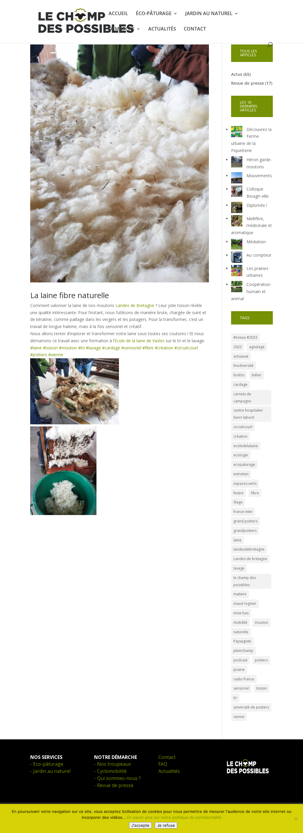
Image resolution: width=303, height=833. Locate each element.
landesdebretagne (249, 549)
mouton (261, 622)
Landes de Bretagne (134, 305)
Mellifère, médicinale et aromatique (251, 226)
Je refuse (166, 825)
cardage (240, 384)
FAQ (162, 764)
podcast (240, 660)
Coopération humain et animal (250, 291)
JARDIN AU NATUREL (209, 14)
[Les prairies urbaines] (236, 271)
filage (238, 502)
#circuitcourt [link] (186, 348)
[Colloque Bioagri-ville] (236, 192)
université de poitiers (251, 707)
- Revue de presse (113, 785)
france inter (243, 511)
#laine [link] (36, 348)
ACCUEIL (118, 14)
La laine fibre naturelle (69, 295)
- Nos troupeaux (112, 764)
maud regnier (244, 603)
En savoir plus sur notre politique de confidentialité (174, 817)
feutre (238, 492)
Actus (236, 74)
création (240, 436)
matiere (239, 594)
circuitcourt (242, 426)
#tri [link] (81, 348)
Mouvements (259, 175)
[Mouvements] (236, 179)
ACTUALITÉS (162, 29)
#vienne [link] (55, 354)
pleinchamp (243, 650)
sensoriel (241, 688)
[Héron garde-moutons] (236, 163)
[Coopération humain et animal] (236, 287)
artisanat (240, 356)
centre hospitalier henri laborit (248, 414)
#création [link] (164, 348)
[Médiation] (236, 245)
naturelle (240, 631)
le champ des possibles (244, 581)
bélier (257, 375)
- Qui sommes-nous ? (117, 778)
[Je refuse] (296, 818)
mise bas (241, 612)
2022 (237, 346)
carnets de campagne (242, 397)
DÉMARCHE (122, 29)
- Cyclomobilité (110, 771)
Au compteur (258, 255)
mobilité (240, 622)
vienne (238, 716)
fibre (255, 492)
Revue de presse (247, 83)
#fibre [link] (148, 348)
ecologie (240, 455)
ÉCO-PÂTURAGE (154, 14)
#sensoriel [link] (131, 348)
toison (261, 688)
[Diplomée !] (236, 208)
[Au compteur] (236, 258)
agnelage (257, 346)
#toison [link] (50, 348)
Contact (166, 757)
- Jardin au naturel (50, 771)
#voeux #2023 (245, 337)
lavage (238, 568)
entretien (241, 474)
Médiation (256, 241)
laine (237, 540)
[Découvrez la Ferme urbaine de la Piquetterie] (236, 132)
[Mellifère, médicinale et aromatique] (236, 221)
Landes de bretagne (250, 558)
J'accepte (140, 825)
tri (235, 697)
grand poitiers (245, 521)
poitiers (261, 660)
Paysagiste (242, 641)
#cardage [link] (111, 348)
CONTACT (195, 29)
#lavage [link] (93, 348)
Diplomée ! (256, 205)
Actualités (169, 771)
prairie (239, 669)
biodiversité (243, 365)
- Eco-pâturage (46, 764)
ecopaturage (244, 464)
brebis (238, 375)
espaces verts (245, 483)
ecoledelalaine (245, 445)
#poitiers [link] (38, 354)
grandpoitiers (245, 530)
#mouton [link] (68, 348)
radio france (243, 679)
